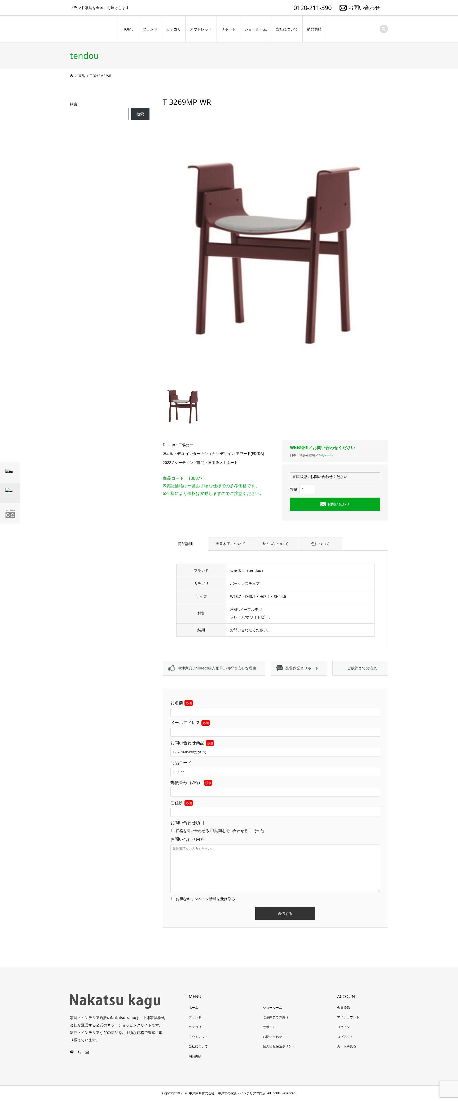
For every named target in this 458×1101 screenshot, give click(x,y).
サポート (228, 29)
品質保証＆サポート (302, 668)
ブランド (150, 29)
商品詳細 (185, 543)
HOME (128, 29)
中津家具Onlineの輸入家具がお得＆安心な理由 (217, 668)
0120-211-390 (312, 7)
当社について (287, 29)
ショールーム (256, 29)
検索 (73, 104)
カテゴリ (173, 29)
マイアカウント (348, 1017)
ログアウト (345, 1036)
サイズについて (275, 543)
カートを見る (346, 1046)
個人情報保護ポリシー (279, 1046)
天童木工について (230, 543)
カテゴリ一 (197, 1027)
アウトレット (201, 29)
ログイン (343, 1027)
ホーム (193, 1007)
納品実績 (314, 29)
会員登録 (343, 1007)
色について (320, 543)
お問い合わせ (364, 7)
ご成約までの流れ (362, 668)
